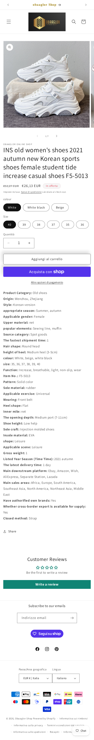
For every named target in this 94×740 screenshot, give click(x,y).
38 (38, 225)
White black (36, 207)
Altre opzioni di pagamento (47, 282)
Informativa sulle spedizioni (29, 731)
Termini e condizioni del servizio (65, 725)
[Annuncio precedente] (8, 5)
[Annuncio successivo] (86, 5)
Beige (60, 207)
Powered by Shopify (44, 718)
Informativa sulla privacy (28, 725)
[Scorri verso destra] (56, 136)
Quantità (8, 234)
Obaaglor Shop (23, 718)
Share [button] (12, 531)
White (12, 207)
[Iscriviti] (72, 618)
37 (53, 225)
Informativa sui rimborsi (73, 718)
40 (9, 225)
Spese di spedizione (31, 191)
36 (82, 225)
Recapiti (54, 731)
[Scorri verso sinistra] (37, 136)
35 (68, 225)
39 (24, 225)
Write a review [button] (46, 584)
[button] (9, 22)
